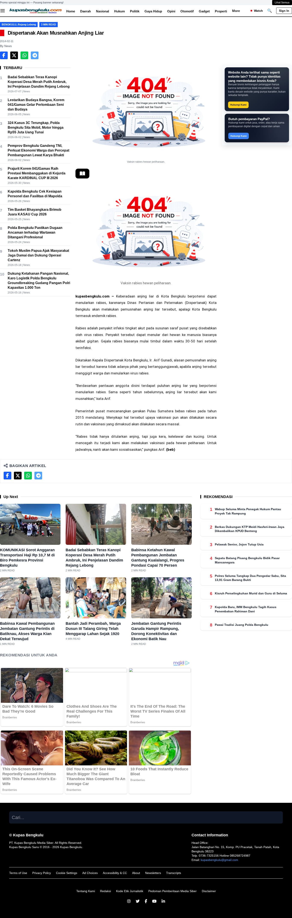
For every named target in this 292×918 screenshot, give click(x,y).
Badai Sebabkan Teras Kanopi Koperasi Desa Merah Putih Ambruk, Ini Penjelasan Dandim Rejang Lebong (39, 81)
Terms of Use (18, 873)
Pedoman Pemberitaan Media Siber (172, 891)
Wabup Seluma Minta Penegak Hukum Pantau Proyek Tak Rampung (248, 511)
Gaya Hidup (153, 11)
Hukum (119, 11)
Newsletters (153, 873)
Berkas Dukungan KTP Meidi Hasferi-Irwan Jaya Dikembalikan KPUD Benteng (249, 528)
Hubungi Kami (238, 104)
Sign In (284, 10)
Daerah (85, 11)
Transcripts (173, 873)
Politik (134, 11)
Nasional (102, 11)
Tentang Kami (85, 891)
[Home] (35, 11)
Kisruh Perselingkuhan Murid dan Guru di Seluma (251, 593)
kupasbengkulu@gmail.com (219, 860)
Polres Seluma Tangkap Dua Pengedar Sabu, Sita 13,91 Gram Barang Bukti (250, 577)
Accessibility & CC (115, 873)
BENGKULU (9, 24)
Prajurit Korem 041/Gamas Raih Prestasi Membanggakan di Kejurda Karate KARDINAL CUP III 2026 (36, 173)
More (236, 11)
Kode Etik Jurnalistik (129, 891)
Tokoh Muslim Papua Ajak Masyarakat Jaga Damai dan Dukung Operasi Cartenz (38, 255)
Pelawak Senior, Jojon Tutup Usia (239, 544)
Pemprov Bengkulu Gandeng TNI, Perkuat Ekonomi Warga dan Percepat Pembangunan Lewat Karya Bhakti (38, 150)
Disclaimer (209, 891)
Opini (171, 11)
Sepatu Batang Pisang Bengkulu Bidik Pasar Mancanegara (247, 560)
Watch (258, 10)
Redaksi (105, 891)
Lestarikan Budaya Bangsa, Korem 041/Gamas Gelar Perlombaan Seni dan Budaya (36, 104)
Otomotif (187, 11)
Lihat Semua (282, 2)
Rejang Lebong (27, 24)
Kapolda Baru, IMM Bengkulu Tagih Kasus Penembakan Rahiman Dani (245, 609)
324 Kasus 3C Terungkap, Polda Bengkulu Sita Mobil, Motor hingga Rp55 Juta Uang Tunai (35, 127)
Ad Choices (90, 873)
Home (70, 11)
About (136, 873)
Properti (221, 11)
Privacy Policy (41, 873)
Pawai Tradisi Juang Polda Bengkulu (241, 624)
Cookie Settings (66, 873)
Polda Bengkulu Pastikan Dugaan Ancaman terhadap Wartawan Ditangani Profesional (35, 232)
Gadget (204, 11)
